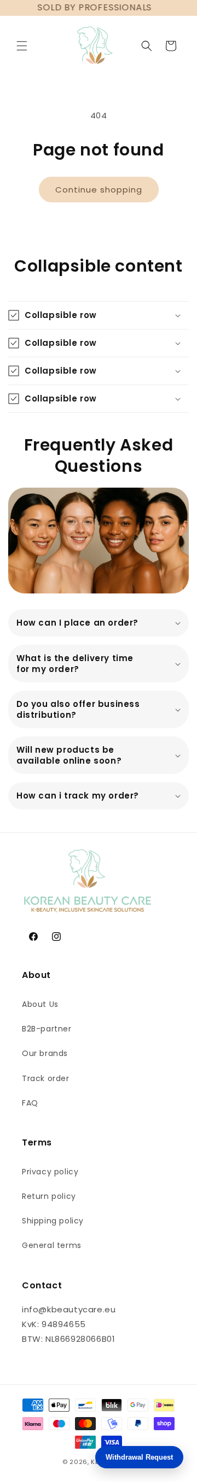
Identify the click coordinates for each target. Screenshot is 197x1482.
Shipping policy (53, 1220)
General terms (52, 1245)
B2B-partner (47, 1028)
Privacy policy (50, 1171)
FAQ (30, 1102)
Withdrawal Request (139, 1457)
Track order (45, 1078)
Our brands (45, 1053)
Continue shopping (98, 189)
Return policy (49, 1196)
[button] (22, 46)
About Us (40, 1004)
